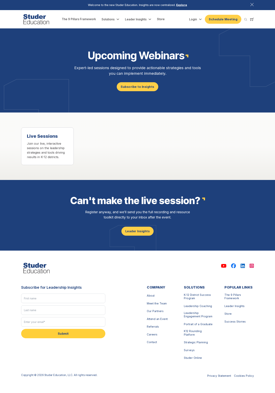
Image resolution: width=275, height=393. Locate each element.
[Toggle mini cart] (252, 19)
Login (193, 19)
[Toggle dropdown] (117, 19)
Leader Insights (135, 19)
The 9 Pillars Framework (79, 19)
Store (161, 19)
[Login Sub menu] (200, 19)
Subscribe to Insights (137, 87)
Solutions (108, 19)
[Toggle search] (245, 19)
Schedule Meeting (223, 19)
